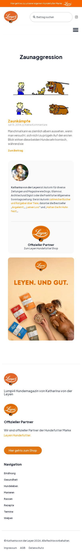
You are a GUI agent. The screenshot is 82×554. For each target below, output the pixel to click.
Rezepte (9, 505)
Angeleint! (18, 207)
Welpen (8, 518)
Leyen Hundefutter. (17, 435)
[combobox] (51, 17)
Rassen (8, 498)
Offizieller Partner (41, 244)
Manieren (9, 492)
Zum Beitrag (15, 150)
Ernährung (10, 473)
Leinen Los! (33, 207)
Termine (8, 511)
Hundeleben (11, 486)
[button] (75, 29)
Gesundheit (11, 479)
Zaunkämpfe (19, 121)
